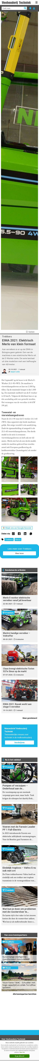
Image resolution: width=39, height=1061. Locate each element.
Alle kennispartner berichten (25, 994)
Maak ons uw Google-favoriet (18, 528)
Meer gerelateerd (30, 718)
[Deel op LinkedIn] (25, 533)
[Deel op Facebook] (20, 533)
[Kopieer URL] (31, 533)
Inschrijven (19, 742)
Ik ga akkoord (19, 1056)
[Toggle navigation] (37, 3)
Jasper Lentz (15, 372)
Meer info (22, 1052)
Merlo (18, 539)
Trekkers (9, 539)
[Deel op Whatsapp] (14, 533)
